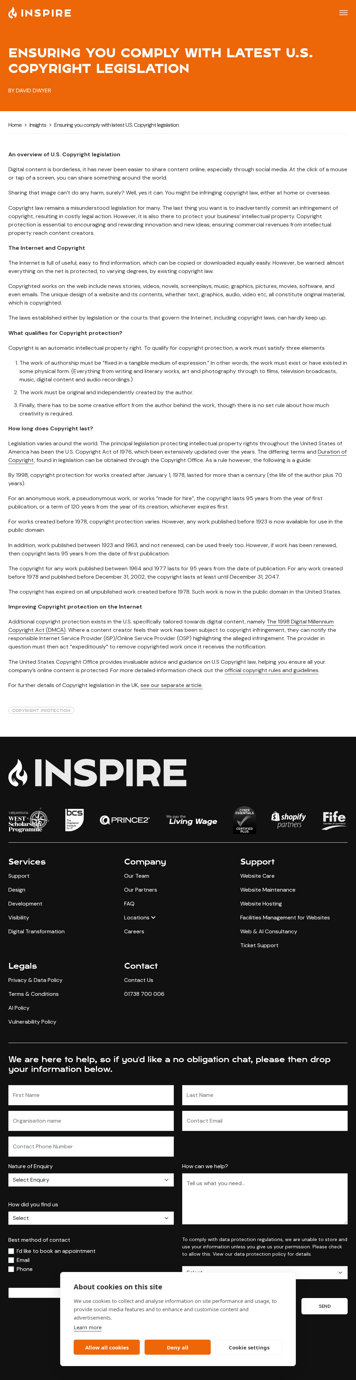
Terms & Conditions (33, 994)
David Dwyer (33, 90)
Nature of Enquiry (30, 1166)
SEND (324, 1306)
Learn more (88, 1327)
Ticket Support (259, 945)
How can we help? (205, 1166)
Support (19, 875)
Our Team (136, 875)
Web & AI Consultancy (268, 931)
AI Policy (19, 1007)
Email (23, 1260)
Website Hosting (261, 903)
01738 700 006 (144, 994)
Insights (38, 125)
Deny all (177, 1347)
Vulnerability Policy (32, 1021)
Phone (25, 1269)
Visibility (18, 917)
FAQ (129, 903)
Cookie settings (249, 1347)
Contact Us (138, 980)
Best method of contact (39, 1239)
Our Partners (140, 889)
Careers (134, 931)
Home (15, 125)
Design (16, 889)
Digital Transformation (36, 931)
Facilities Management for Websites (285, 917)
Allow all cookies (107, 1347)
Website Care (257, 875)
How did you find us (33, 1204)
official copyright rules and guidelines (271, 670)
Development (25, 903)
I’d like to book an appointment (56, 1251)
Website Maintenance (268, 889)
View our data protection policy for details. (262, 1254)
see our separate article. (171, 685)
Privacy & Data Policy (35, 980)
